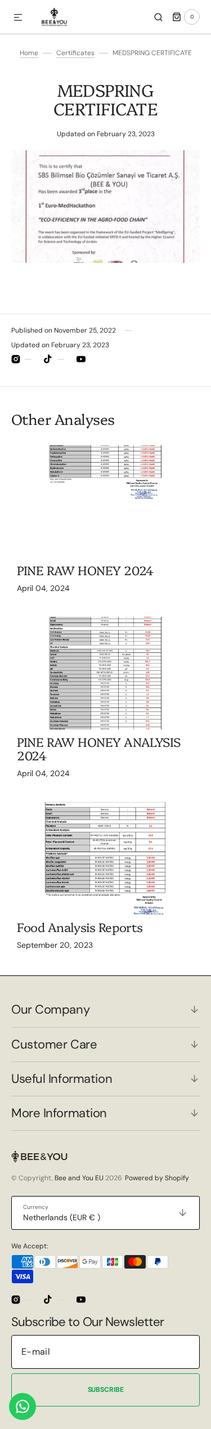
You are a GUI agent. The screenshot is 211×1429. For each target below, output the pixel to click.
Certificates (75, 52)
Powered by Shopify (157, 1177)
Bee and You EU (79, 1177)
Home (29, 52)
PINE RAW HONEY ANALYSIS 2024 (99, 748)
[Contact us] (22, 1406)
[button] (18, 18)
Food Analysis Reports (80, 926)
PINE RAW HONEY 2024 (85, 570)
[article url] (105, 501)
